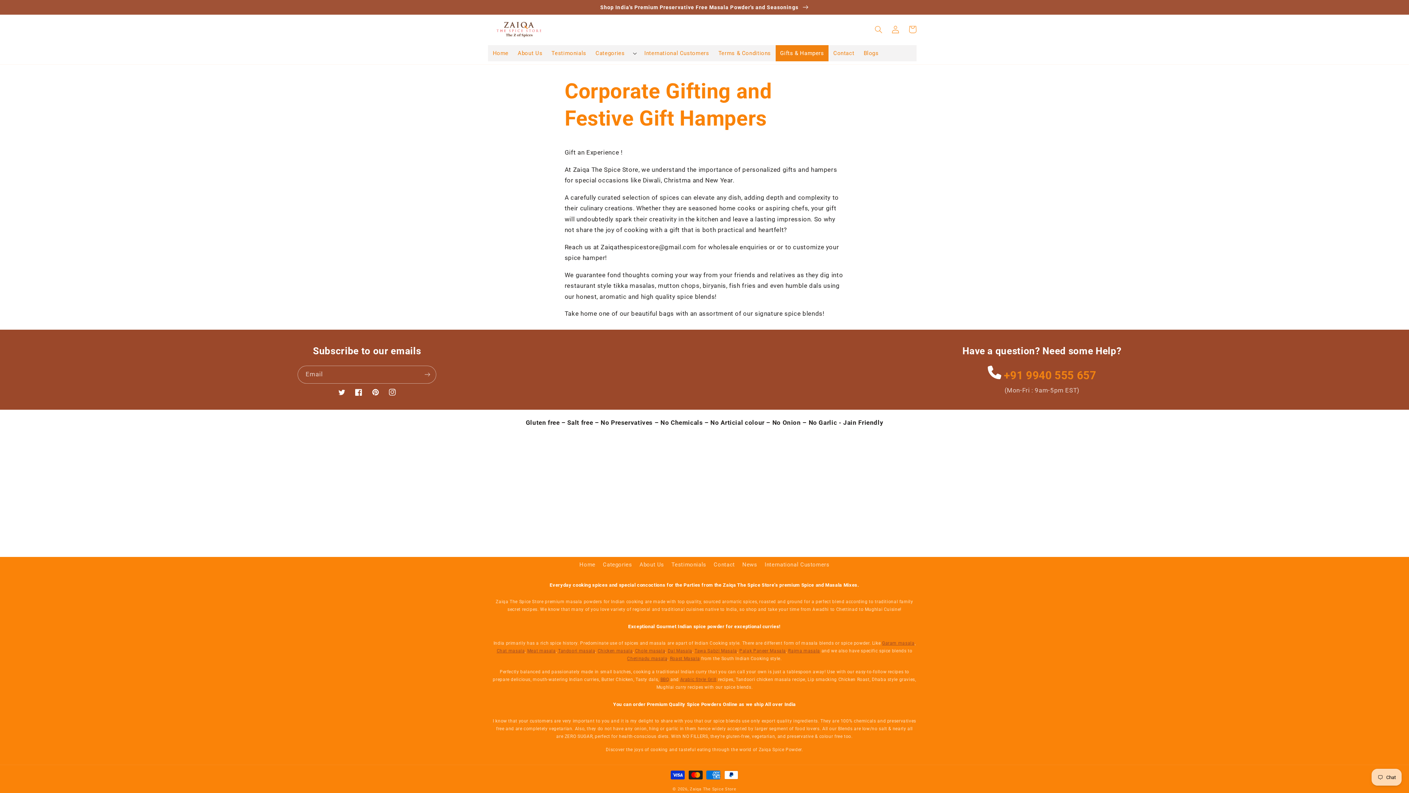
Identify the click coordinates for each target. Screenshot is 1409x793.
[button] (615, 53)
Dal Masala (680, 650)
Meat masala (541, 650)
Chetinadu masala (647, 658)
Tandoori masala (576, 650)
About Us (652, 564)
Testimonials (688, 564)
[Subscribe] (427, 375)
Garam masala (898, 643)
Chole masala (650, 650)
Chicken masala (615, 650)
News (749, 564)
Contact (724, 564)
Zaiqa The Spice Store (713, 789)
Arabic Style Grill (698, 679)
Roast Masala (685, 658)
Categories (617, 564)
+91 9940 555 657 (1048, 375)
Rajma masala (804, 650)
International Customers (797, 564)
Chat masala (511, 650)
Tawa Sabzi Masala (716, 650)
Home (587, 564)
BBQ (664, 679)
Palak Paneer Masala (762, 650)
